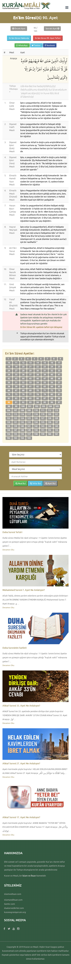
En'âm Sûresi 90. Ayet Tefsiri (48, 38)
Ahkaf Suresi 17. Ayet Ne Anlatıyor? (21, 817)
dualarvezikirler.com (14, 908)
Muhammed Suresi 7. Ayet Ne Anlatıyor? (23, 590)
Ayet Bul (51, 483)
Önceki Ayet (19, 28)
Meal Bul (21, 483)
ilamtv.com (9, 904)
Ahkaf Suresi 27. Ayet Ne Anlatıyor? (21, 763)
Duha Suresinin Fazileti (14, 647)
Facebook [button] (50, 45)
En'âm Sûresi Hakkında (19, 38)
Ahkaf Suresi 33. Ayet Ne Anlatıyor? (21, 705)
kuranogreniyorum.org (15, 912)
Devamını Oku (8, 550)
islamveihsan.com (12, 894)
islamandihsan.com (13, 899)
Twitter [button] (37, 45)
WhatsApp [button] (23, 45)
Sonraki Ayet (51, 28)
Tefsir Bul (36, 483)
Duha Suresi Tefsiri (12, 532)
